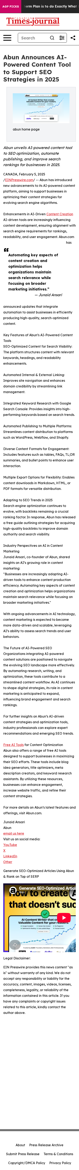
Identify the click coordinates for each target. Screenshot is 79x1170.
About (20, 1145)
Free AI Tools (13, 745)
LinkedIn (10, 856)
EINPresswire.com (19, 180)
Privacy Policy (60, 1163)
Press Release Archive (46, 1145)
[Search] (52, 37)
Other (7, 862)
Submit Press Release (23, 1154)
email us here (13, 833)
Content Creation (59, 214)
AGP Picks (10, 6)
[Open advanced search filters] (62, 37)
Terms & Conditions (58, 1154)
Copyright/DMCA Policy (26, 1163)
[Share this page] (73, 38)
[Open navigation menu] (7, 38)
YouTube (10, 845)
